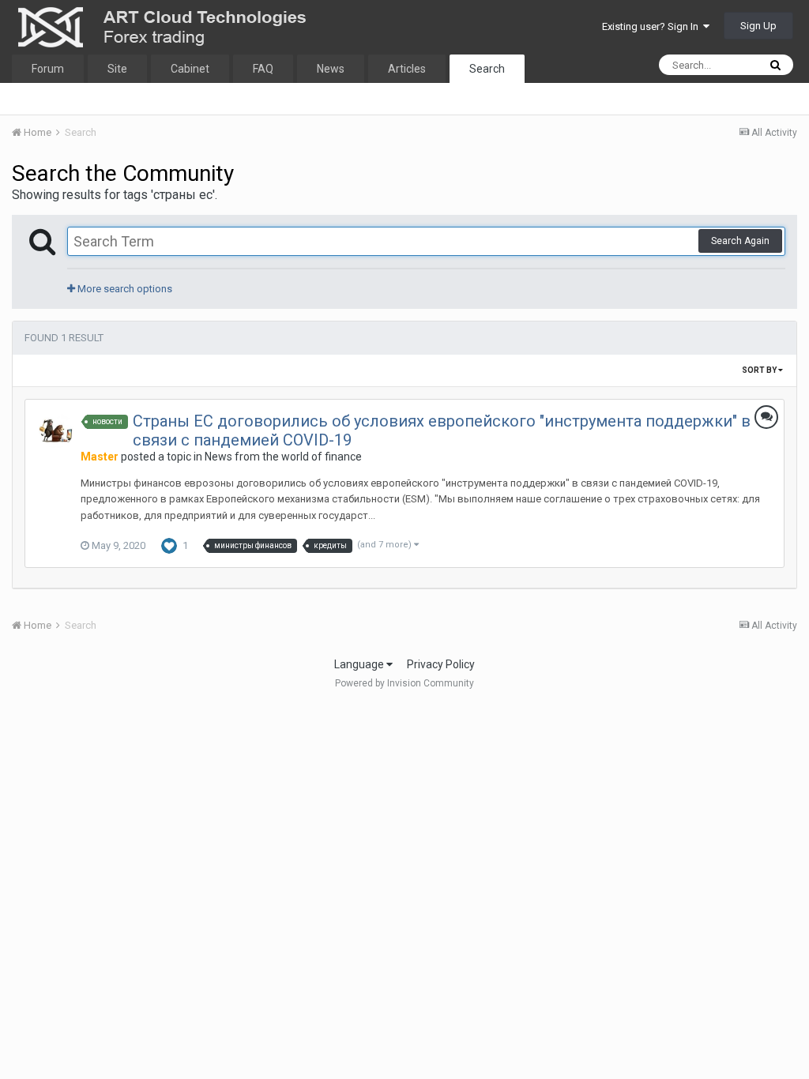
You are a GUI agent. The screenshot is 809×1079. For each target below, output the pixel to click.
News (330, 68)
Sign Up (758, 26)
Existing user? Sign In (652, 26)
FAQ (263, 68)
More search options (123, 289)
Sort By (760, 370)
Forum (48, 68)
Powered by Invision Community (404, 683)
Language (360, 664)
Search (487, 68)
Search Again (740, 240)
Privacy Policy (441, 664)
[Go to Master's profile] (56, 430)
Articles (407, 68)
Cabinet (190, 68)
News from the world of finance (283, 456)
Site (117, 68)
